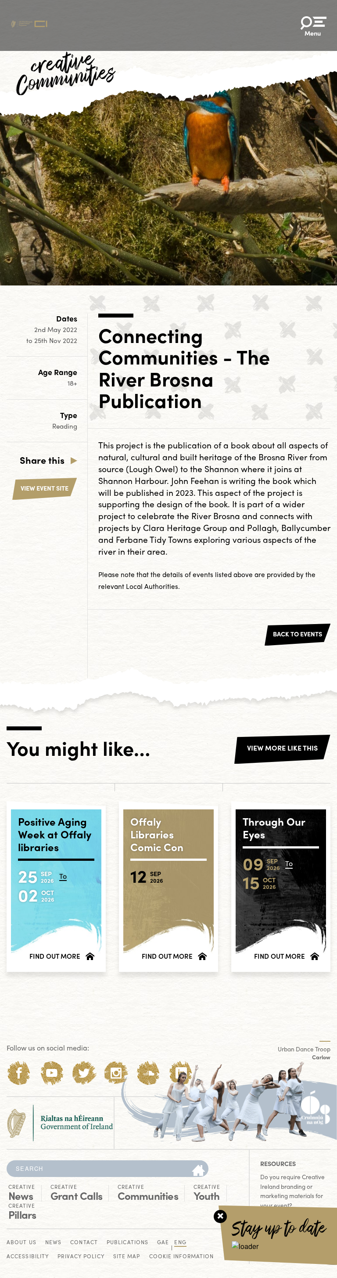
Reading (64, 426)
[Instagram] (116, 1073)
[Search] (198, 1170)
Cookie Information (181, 1256)
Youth (207, 1193)
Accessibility (28, 1256)
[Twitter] (84, 1073)
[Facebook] (19, 1073)
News (21, 1193)
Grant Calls (76, 1193)
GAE (163, 1242)
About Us (21, 1242)
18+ (72, 383)
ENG (180, 1242)
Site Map (126, 1256)
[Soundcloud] (148, 1073)
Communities (148, 1193)
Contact (84, 1242)
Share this (42, 460)
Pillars (22, 1211)
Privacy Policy (80, 1256)
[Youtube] (51, 1073)
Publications (127, 1242)
